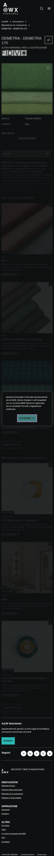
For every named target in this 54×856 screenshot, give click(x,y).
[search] (41, 8)
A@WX (5, 22)
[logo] (10, 8)
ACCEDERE (25, 418)
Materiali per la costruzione (14, 25)
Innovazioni (17, 22)
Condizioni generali (27, 854)
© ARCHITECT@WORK (10, 854)
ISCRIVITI (8, 741)
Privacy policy (42, 854)
